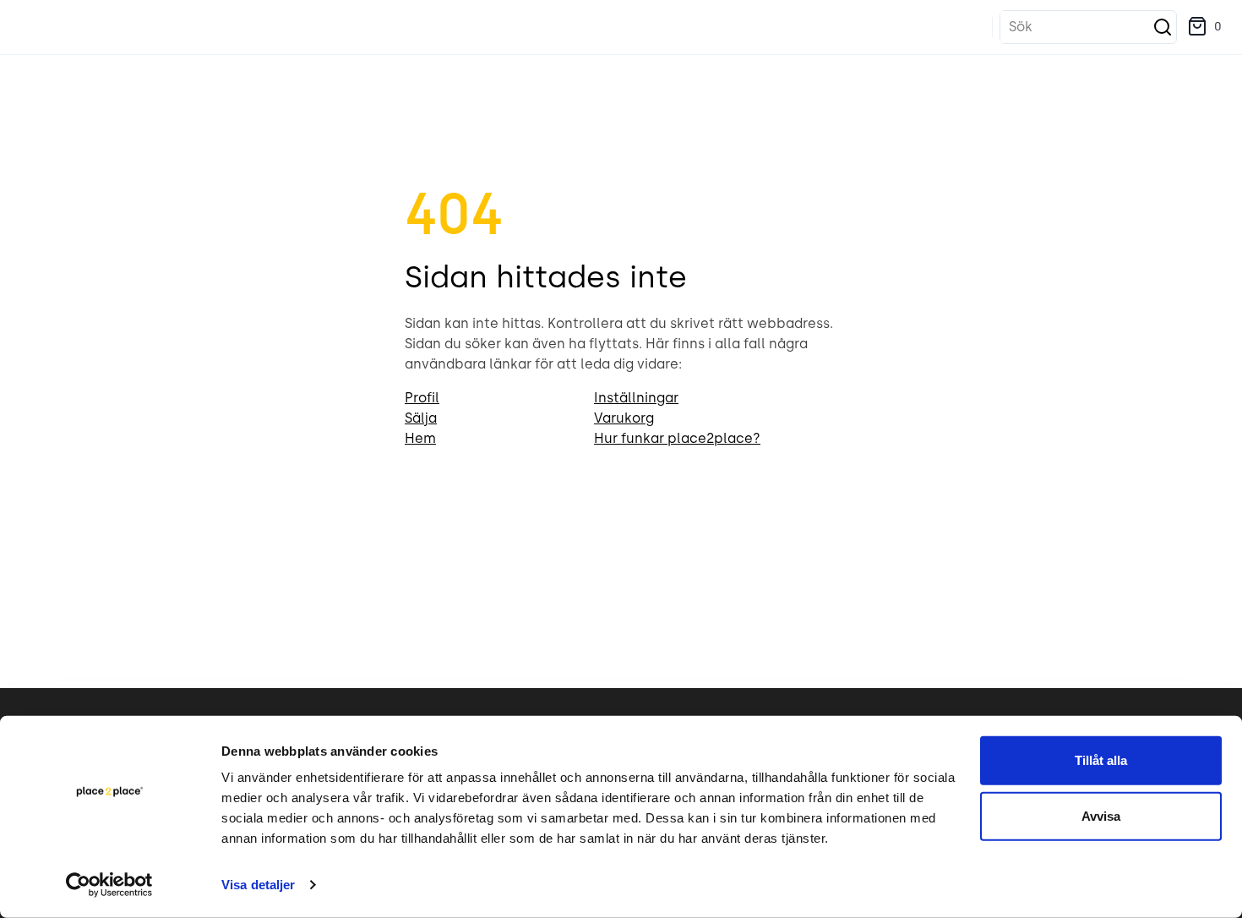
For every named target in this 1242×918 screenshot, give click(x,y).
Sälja (421, 418)
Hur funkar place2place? (677, 438)
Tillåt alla (1101, 760)
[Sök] (1162, 27)
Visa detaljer (258, 884)
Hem (420, 438)
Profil (422, 398)
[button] (1204, 27)
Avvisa (1100, 815)
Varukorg (624, 418)
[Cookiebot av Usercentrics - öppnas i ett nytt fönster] (109, 885)
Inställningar (636, 398)
